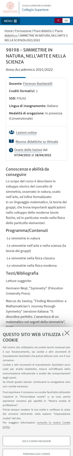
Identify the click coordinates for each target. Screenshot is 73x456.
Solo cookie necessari (36, 441)
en (66, 20)
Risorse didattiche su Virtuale (37, 141)
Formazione (23, 31)
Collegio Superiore (36, 8)
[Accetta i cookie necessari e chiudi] (67, 333)
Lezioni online (26, 132)
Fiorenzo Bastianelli (37, 83)
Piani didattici (43, 31)
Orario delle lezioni (28, 149)
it (58, 20)
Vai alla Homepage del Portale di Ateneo (10, 8)
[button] (10, 21)
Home (8, 31)
